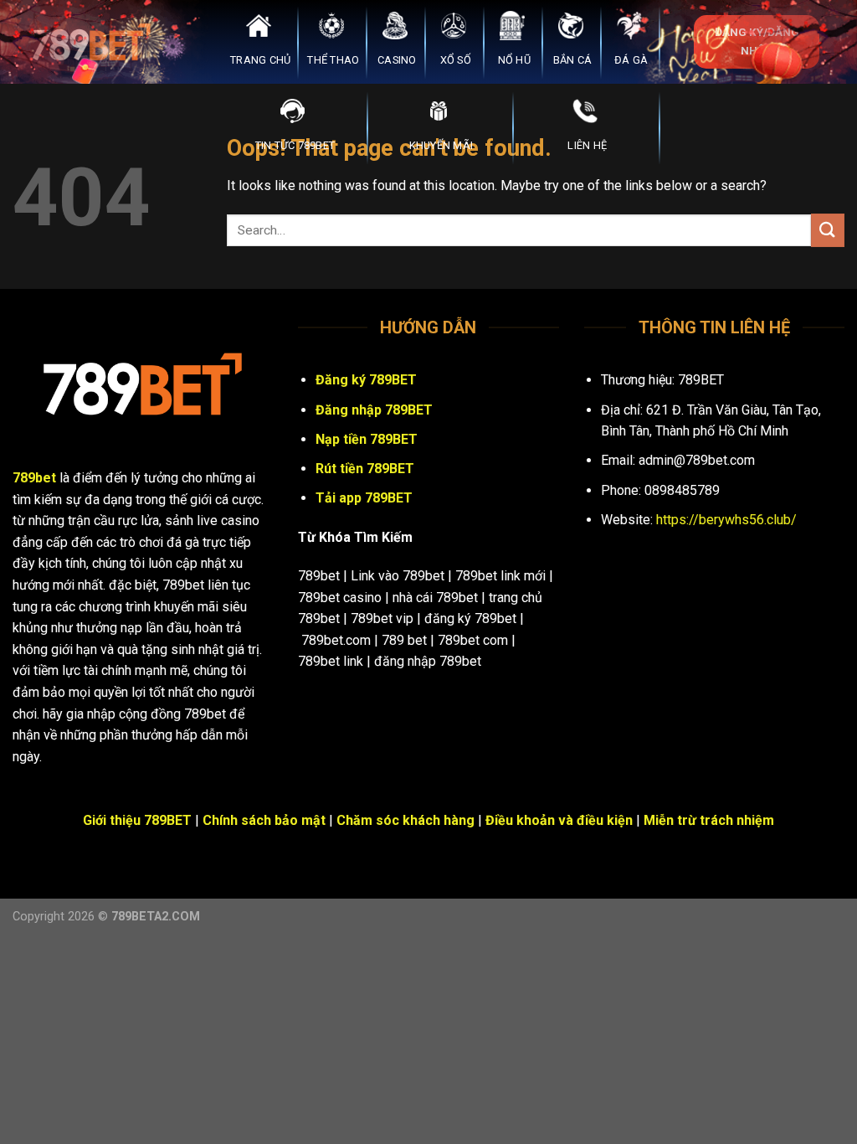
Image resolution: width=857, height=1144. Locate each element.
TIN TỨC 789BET (295, 145)
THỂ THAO (333, 60)
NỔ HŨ (514, 60)
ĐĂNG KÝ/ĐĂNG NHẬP (757, 41)
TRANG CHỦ (260, 60)
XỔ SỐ (455, 60)
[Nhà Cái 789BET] (96, 42)
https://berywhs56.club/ (726, 520)
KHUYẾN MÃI (441, 145)
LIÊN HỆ (587, 145)
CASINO (397, 60)
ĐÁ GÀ (631, 60)
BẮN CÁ (573, 60)
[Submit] (827, 230)
